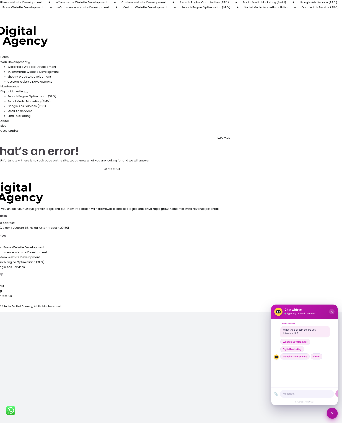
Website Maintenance (295, 356)
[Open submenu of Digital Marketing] (26, 92)
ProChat (310, 402)
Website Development (295, 341)
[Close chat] (332, 413)
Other (316, 356)
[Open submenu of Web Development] (29, 63)
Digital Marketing (292, 349)
